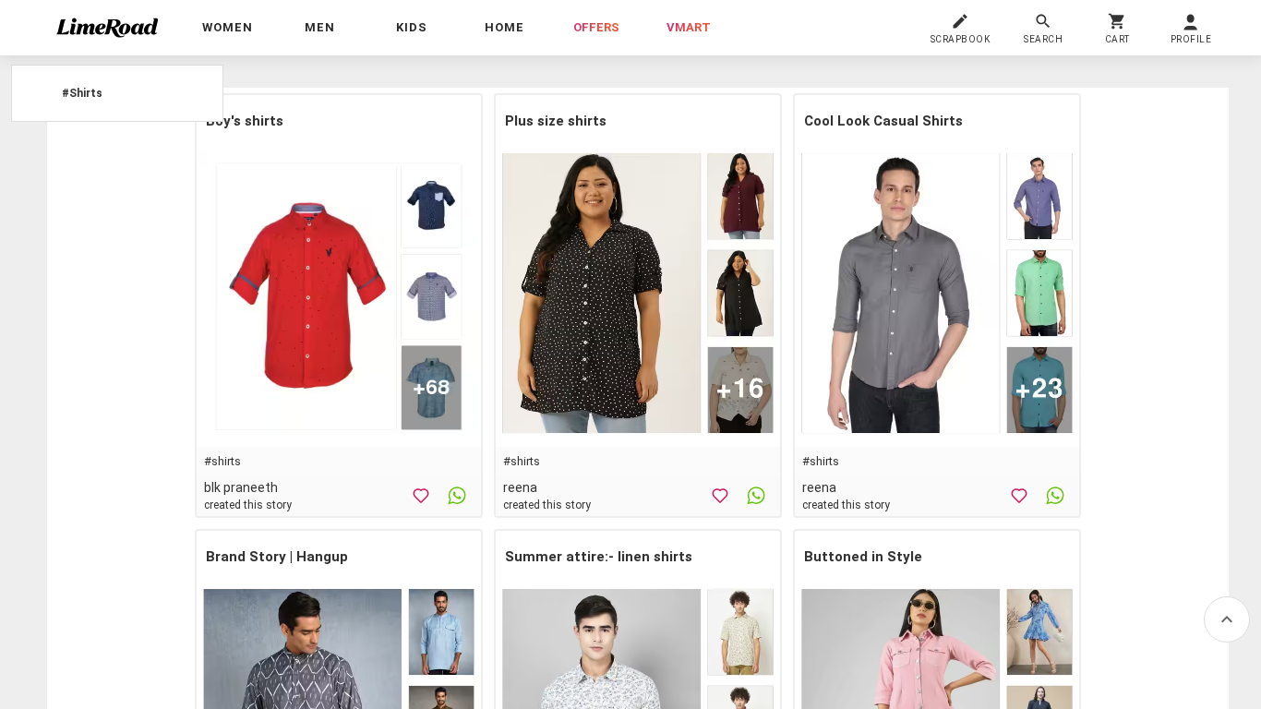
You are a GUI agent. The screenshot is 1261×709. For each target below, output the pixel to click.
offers (596, 27)
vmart (689, 27)
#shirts (222, 461)
